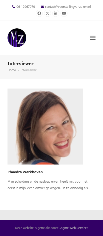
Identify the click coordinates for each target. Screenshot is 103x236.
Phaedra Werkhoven (25, 172)
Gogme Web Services (73, 228)
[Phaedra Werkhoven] (45, 126)
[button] (93, 38)
